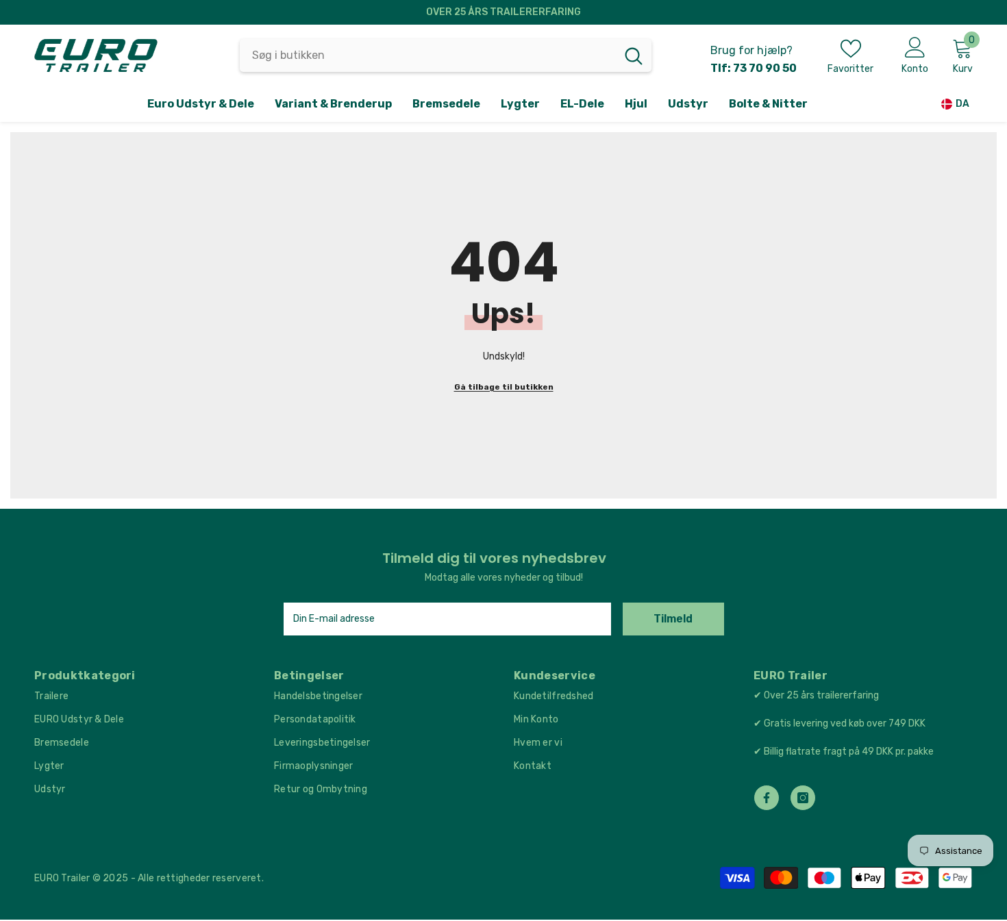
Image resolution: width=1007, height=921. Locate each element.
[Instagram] (803, 798)
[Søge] (445, 55)
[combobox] (428, 55)
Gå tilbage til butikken (504, 387)
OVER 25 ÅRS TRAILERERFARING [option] (503, 12)
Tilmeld (673, 618)
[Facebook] (767, 798)
